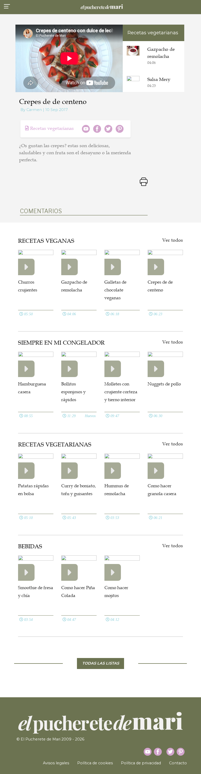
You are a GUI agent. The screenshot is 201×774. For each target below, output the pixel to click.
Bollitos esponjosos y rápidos (73, 391)
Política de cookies (95, 763)
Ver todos (172, 240)
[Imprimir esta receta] (144, 181)
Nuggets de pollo (164, 384)
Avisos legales (56, 763)
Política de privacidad (141, 763)
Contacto (178, 763)
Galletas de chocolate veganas (115, 290)
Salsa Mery (158, 79)
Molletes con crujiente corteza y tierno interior (120, 391)
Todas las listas (100, 663)
